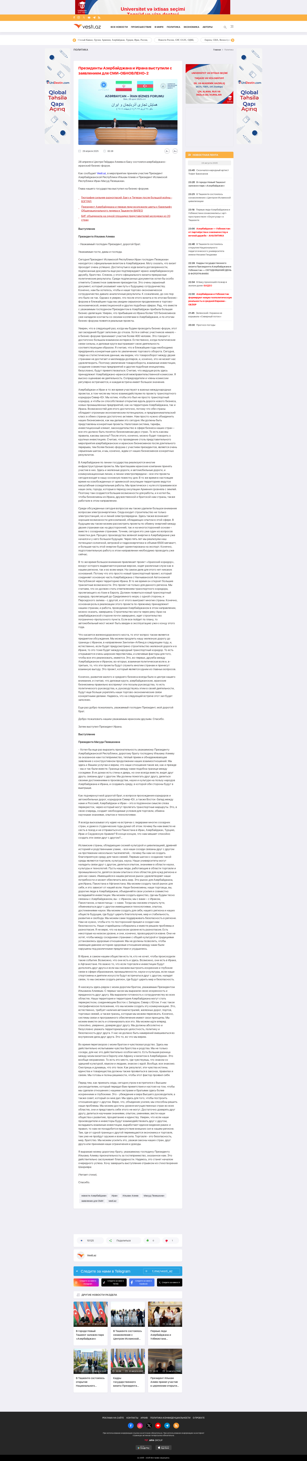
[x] (84, 17)
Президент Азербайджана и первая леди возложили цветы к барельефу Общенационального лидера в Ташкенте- (126, 208)
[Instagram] (78, 17)
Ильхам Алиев (130, 1195)
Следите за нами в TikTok (115, 1282)
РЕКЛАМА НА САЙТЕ (113, 1417)
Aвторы (208, 27)
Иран (114, 1195)
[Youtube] (89, 17)
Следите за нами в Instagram (88, 1282)
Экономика (191, 27)
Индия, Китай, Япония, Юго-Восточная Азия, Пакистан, (173, 40)
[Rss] (99, 17)
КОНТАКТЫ (132, 1417)
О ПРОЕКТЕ (199, 1417)
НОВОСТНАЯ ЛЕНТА (205, 155)
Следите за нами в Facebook (143, 1282)
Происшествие (141, 27)
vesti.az (112, 1200)
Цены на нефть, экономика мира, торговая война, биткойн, (106, 40)
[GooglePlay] (144, 1447)
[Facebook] (74, 17)
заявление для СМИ (92, 1200)
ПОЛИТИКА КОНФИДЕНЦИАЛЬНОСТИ (170, 1417)
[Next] (233, 40)
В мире (159, 27)
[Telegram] (94, 17)
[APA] (153, 1440)
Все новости (119, 27)
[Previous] (74, 40)
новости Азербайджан (93, 1195)
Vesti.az (101, 173)
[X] (149, 1426)
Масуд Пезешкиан (154, 1195)
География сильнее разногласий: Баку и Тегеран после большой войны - (126, 199)
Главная (217, 50)
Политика (173, 27)
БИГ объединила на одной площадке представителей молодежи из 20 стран (125, 217)
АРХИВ (144, 1417)
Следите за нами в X (171, 1282)
